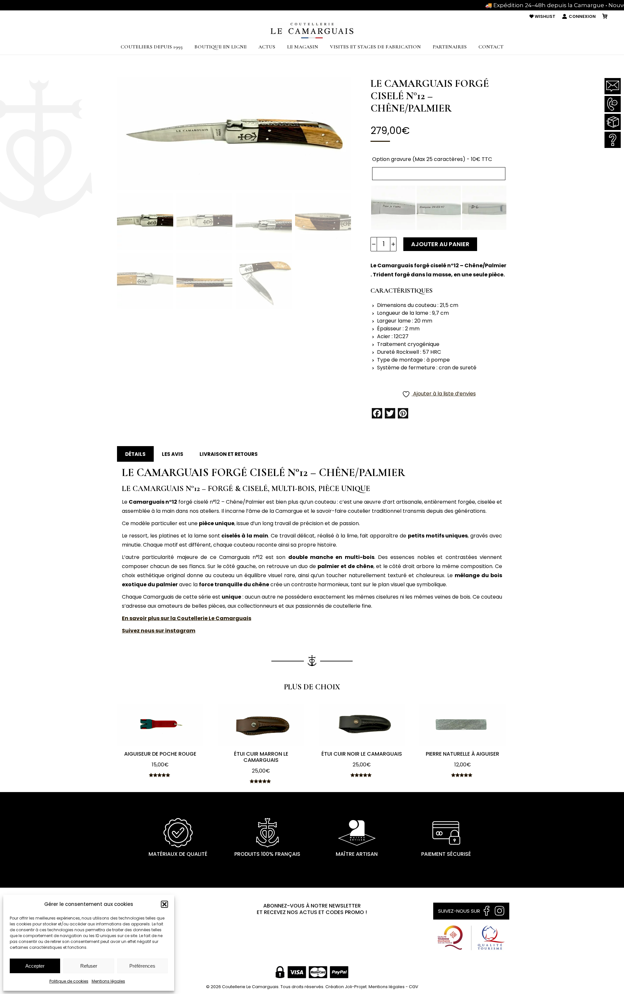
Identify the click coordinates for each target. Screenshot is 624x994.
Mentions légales (108, 981)
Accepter (35, 966)
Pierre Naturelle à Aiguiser (462, 754)
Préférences (142, 966)
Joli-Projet (356, 987)
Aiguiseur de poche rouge (160, 754)
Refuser (88, 966)
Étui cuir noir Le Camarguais (361, 754)
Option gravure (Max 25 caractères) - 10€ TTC (432, 159)
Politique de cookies (68, 981)
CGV (413, 987)
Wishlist (544, 16)
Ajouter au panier (440, 244)
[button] (164, 904)
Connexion (582, 16)
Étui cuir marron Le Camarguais (261, 757)
